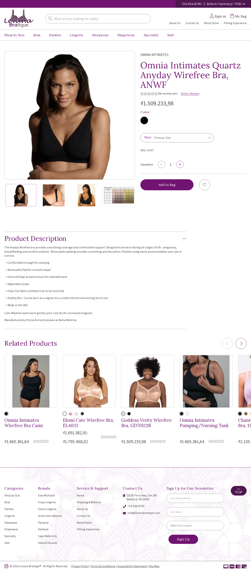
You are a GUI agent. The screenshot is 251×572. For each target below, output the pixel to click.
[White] (76, 414)
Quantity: (146, 164)
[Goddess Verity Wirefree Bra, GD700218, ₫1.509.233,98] (147, 381)
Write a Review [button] (190, 94)
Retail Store (211, 23)
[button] (241, 343)
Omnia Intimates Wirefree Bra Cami (23, 423)
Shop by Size (14, 35)
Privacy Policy (80, 566)
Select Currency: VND (224, 4)
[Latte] (65, 414)
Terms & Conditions (103, 566)
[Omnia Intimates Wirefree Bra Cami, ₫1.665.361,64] (30, 381)
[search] (50, 19)
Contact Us (192, 23)
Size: (148, 137)
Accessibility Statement (132, 566)
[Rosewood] (70, 414)
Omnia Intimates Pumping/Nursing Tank (204, 423)
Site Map (154, 566)
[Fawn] (123, 414)
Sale (170, 35)
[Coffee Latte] (246, 414)
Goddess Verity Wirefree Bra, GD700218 (146, 423)
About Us (174, 23)
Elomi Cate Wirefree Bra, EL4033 (88, 423)
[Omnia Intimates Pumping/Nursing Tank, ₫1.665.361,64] (206, 381)
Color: (145, 112)
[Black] (144, 120)
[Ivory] (187, 414)
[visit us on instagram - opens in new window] (6, 567)
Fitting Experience (235, 23)
